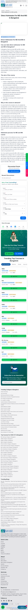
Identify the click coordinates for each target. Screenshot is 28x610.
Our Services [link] (4, 574)
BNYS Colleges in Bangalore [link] (7, 462)
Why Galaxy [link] (4, 560)
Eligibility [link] (3, 547)
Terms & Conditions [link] (5, 553)
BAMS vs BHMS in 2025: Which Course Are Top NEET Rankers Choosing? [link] (14, 491)
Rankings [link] (3, 577)
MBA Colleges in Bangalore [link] (6, 442)
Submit (23, 217)
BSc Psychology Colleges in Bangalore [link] (9, 457)
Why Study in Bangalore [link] (6, 562)
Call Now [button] (20, 253)
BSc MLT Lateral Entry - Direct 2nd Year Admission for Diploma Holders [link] (14, 482)
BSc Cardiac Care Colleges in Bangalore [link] (9, 447)
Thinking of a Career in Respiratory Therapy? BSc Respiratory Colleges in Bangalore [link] (14, 525)
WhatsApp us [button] (26, 156)
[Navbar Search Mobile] (23, 5)
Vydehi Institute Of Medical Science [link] (8, 402)
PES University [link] (4, 428)
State (4, 212)
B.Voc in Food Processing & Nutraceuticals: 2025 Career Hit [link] (13, 484)
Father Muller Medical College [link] (7, 423)
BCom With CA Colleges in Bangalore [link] (9, 455)
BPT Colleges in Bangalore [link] (6, 454)
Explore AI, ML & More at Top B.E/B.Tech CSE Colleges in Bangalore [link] (13, 495)
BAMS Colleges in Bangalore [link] (7, 440)
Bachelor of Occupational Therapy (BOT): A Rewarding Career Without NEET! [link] (14, 507)
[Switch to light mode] (21, 5)
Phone (4, 197)
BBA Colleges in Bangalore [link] (6, 469)
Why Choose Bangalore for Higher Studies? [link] (10, 513)
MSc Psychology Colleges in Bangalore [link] (9, 461)
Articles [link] (2, 552)
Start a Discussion (15, 171)
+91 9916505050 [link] (6, 589)
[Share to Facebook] (11, 226)
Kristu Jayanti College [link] (5, 409)
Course (4, 202)
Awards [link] (2, 564)
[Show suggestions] (24, 203)
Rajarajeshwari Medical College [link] (7, 418)
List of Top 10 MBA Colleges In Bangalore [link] (9, 518)
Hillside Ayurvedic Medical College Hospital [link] (10, 425)
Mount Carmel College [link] (5, 408)
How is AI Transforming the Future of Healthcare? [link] (11, 511)
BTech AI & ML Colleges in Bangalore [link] (8, 443)
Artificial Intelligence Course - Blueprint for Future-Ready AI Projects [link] (13, 500)
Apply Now (10, 253)
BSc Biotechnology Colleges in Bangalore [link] (9, 467)
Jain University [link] (4, 393)
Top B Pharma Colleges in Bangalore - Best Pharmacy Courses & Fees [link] (12, 522)
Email (4, 193)
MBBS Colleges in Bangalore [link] (7, 474)
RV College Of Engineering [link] (6, 398)
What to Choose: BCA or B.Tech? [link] (8, 516)
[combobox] (12, 204)
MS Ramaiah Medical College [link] (7, 395)
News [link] (2, 550)
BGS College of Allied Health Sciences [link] (9, 415)
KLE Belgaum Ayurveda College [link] (7, 420)
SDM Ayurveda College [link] (6, 430)
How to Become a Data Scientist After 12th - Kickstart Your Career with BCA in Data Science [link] (13, 488)
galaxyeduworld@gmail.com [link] (9, 591)
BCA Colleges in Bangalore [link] (6, 464)
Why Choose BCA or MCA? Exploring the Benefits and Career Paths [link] (13, 509)
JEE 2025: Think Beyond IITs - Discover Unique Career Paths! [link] (13, 497)
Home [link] (2, 541)
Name (4, 188)
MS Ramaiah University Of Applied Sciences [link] (10, 396)
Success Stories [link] (4, 565)
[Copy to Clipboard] (19, 226)
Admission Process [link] (5, 576)
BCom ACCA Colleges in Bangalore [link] (8, 459)
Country (4, 207)
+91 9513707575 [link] (15, 589)
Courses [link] (3, 543)
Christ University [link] (4, 391)
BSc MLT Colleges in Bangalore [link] (7, 450)
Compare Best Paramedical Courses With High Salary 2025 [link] (13, 504)
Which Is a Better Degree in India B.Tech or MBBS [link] (11, 492)
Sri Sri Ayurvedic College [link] (6, 413)
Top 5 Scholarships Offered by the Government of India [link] (12, 515)
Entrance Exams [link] (4, 583)
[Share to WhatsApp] (3, 226)
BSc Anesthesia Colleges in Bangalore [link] (9, 449)
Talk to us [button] (26, 165)
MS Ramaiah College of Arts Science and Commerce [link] (12, 411)
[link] (7, 5)
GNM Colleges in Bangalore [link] (6, 438)
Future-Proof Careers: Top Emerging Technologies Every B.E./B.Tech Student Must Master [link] (13, 502)
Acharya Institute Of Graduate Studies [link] (9, 427)
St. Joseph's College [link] (5, 400)
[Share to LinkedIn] (15, 226)
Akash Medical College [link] (6, 406)
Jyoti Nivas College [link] (5, 421)
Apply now (26, 172)
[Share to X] (7, 226)
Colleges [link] (3, 545)
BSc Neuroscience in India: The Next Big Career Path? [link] (12, 485)
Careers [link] (3, 579)
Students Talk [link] (4, 567)
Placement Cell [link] (4, 584)
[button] (3, 607)
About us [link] (3, 559)
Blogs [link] (2, 548)
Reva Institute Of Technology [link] (7, 432)
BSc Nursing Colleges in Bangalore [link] (8, 437)
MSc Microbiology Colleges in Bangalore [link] (9, 471)
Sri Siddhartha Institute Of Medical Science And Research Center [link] (13, 404)
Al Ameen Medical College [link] (6, 416)
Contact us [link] (3, 569)
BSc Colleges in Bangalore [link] (6, 473)
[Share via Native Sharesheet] (23, 226)
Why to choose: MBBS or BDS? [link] (7, 520)
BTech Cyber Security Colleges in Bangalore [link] (10, 445)
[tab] (6, 264)
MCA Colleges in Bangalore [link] (6, 452)
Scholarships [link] (4, 581)
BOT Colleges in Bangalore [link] (6, 476)
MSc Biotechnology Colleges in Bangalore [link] (10, 466)
